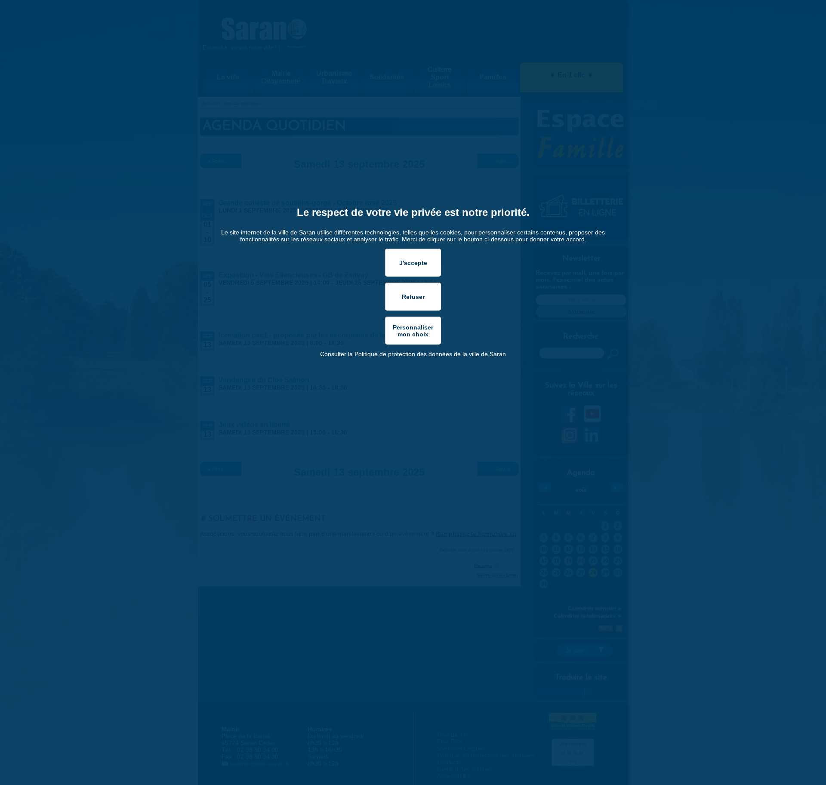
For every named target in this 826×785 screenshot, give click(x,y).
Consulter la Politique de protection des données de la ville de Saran (413, 354)
